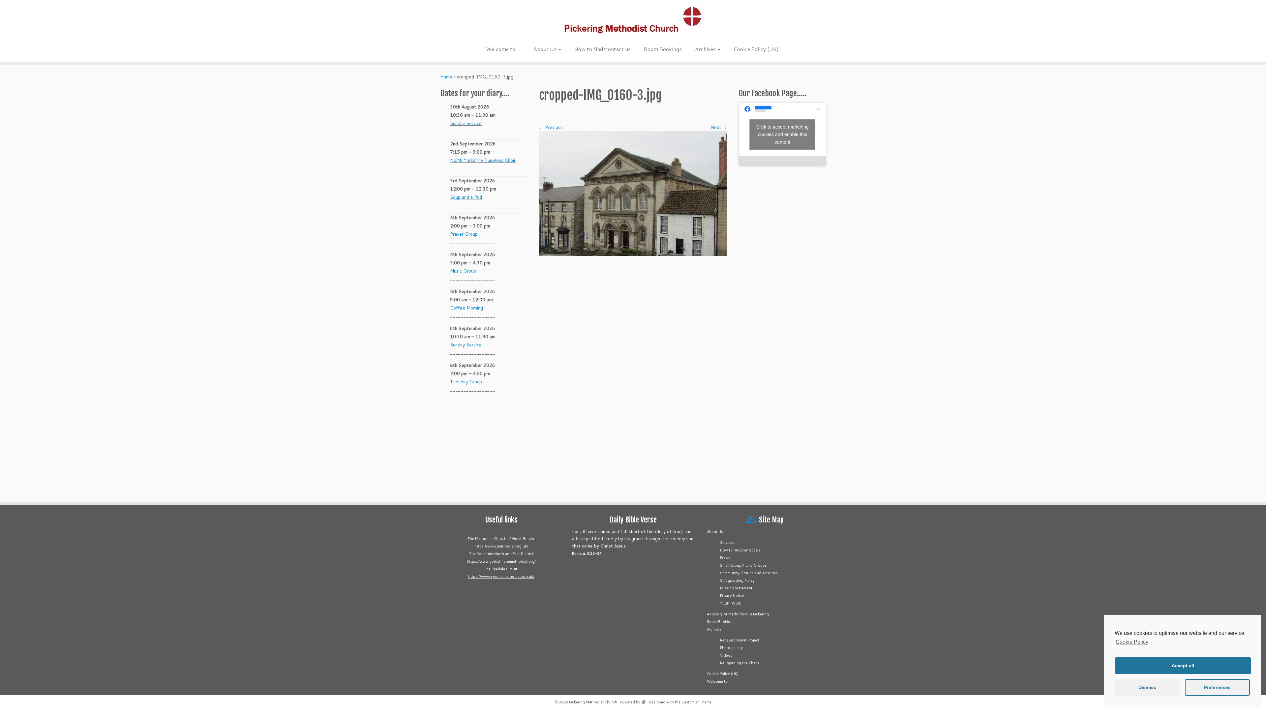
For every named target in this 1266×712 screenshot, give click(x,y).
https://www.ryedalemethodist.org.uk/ (501, 576)
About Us (545, 49)
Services (727, 542)
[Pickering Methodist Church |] (633, 21)
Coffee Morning (466, 308)
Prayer (725, 557)
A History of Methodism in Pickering (738, 614)
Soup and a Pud (466, 197)
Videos (726, 655)
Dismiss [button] (1147, 687)
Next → (718, 127)
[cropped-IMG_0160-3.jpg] (633, 193)
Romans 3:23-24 (587, 553)
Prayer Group (464, 234)
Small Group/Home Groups (743, 565)
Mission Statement (736, 588)
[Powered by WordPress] (643, 700)
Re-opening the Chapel (740, 663)
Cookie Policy (1132, 642)
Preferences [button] (1217, 687)
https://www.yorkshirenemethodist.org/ (501, 561)
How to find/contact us (602, 49)
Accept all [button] (1183, 665)
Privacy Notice (732, 595)
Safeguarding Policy (737, 580)
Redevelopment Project (739, 640)
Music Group (463, 271)
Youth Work (730, 603)
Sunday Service (466, 123)
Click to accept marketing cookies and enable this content (782, 134)
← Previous (551, 127)
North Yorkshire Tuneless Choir (483, 160)
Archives (706, 49)
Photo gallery (731, 647)
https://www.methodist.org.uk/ (501, 546)
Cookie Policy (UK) (756, 49)
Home (446, 77)
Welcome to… (503, 49)
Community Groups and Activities (749, 573)
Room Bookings (663, 49)
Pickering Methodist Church (593, 702)
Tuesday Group (466, 381)
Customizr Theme (696, 702)
